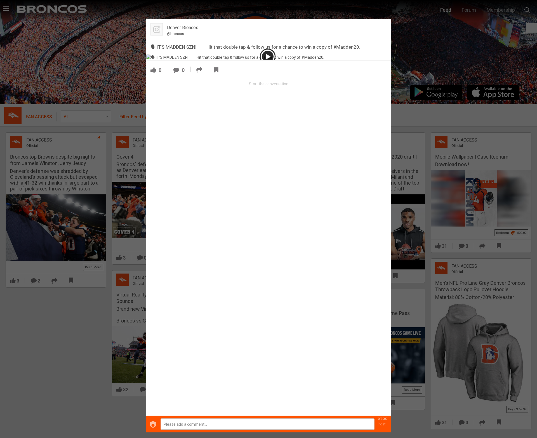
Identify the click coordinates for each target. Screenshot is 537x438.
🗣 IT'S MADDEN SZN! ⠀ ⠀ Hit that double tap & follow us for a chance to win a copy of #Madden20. (255, 47)
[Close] (383, 26)
